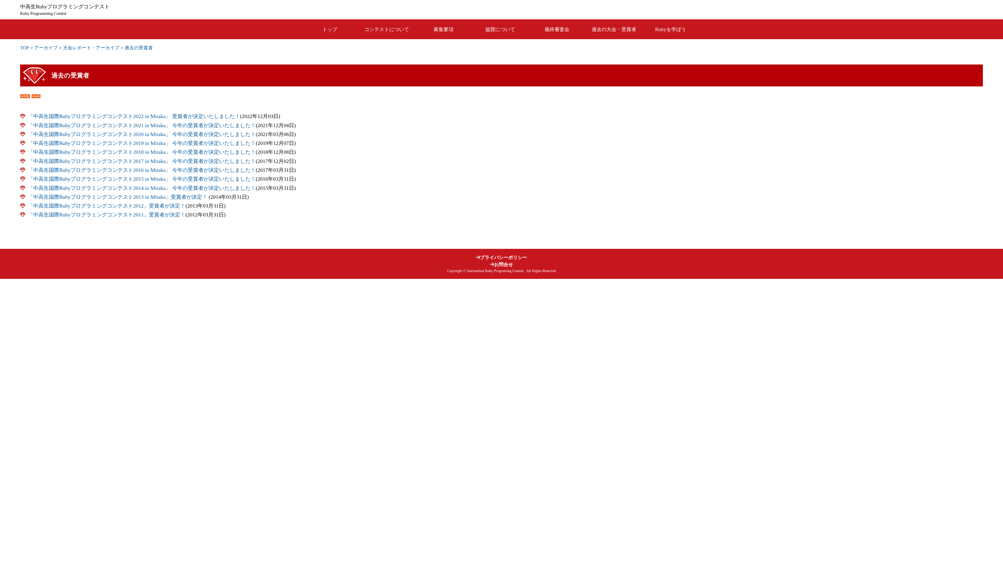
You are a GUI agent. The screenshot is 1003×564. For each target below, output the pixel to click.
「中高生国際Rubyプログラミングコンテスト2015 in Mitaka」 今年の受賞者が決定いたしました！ (142, 179)
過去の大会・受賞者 (614, 29)
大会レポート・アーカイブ (91, 47)
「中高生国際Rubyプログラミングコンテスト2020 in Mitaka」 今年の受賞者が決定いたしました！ (142, 134)
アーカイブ (46, 47)
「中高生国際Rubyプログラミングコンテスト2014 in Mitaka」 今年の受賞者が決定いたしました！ (142, 188)
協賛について (500, 29)
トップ (329, 29)
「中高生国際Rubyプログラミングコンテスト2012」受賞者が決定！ (106, 206)
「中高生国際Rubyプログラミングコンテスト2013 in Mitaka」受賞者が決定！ (118, 197)
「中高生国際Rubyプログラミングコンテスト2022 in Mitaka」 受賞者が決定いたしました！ (134, 116)
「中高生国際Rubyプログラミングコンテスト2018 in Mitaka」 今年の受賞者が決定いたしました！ (142, 152)
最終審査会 (557, 29)
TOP (24, 47)
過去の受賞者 (139, 47)
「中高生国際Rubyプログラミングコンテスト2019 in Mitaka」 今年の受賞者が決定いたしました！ (142, 143)
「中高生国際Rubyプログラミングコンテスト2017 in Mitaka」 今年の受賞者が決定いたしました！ (142, 161)
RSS (25, 96)
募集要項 (443, 29)
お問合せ (503, 264)
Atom (36, 96)
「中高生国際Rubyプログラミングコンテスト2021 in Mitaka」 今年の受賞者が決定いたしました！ (142, 125)
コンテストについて (386, 29)
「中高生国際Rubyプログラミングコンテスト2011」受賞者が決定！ (106, 215)
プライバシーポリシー (503, 257)
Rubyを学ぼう (670, 29)
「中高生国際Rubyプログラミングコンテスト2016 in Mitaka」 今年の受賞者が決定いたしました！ (142, 170)
